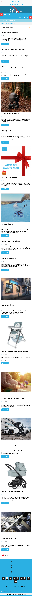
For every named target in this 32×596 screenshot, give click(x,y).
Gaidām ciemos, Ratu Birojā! (10, 113)
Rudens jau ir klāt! (6, 131)
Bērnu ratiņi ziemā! (7, 224)
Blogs (7, 23)
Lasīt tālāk (5, 44)
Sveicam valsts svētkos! (8, 258)
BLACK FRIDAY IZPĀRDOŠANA (10, 241)
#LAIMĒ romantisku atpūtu (9, 32)
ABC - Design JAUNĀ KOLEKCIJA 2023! (13, 50)
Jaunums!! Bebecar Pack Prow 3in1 (12, 491)
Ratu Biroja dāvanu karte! (9, 177)
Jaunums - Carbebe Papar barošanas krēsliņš (15, 351)
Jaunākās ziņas (12, 23)
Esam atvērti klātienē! (8, 305)
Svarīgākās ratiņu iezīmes (9, 538)
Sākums (2, 23)
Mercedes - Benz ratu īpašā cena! (11, 445)
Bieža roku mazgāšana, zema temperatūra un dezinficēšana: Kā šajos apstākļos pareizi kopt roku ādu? (16, 67)
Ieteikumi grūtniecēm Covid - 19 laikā (12, 398)
